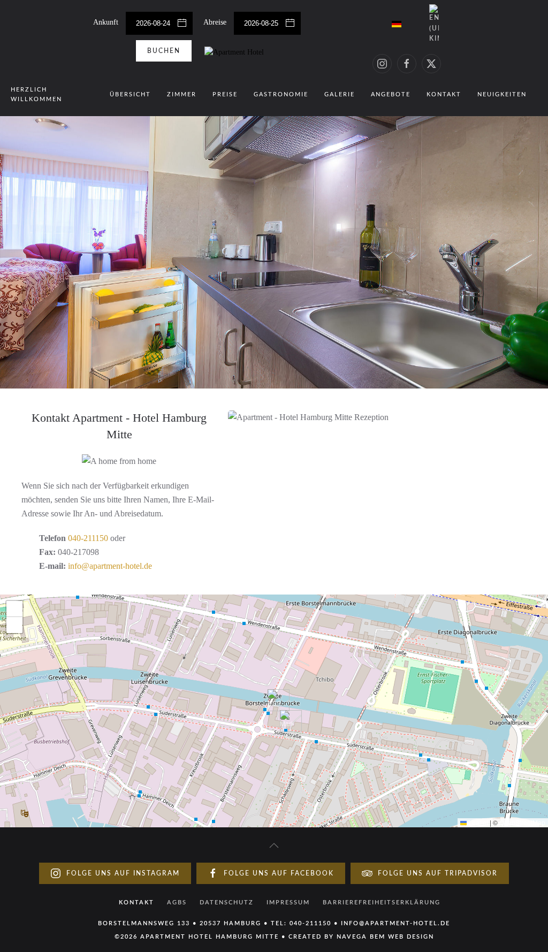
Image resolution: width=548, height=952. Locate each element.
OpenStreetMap (522, 822)
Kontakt (444, 94)
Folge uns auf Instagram (123, 873)
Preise (225, 94)
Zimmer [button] (181, 94)
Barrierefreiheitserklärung (381, 902)
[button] (274, 700)
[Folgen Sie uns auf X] (431, 63)
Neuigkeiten (502, 94)
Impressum (288, 902)
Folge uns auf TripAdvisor (438, 873)
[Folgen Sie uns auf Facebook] (406, 63)
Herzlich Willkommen (36, 94)
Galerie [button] (339, 94)
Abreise (216, 22)
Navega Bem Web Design (385, 937)
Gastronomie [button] (281, 94)
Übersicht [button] (130, 94)
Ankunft (106, 22)
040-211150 (88, 538)
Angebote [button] (390, 94)
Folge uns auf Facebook (279, 873)
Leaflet (477, 822)
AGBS (177, 902)
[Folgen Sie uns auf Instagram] (382, 63)
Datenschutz (227, 902)
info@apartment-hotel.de (110, 565)
